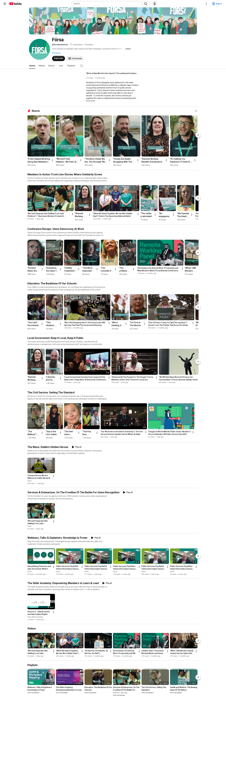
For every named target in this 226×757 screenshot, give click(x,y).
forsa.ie (57, 53)
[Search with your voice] (154, 3)
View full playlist (33, 693)
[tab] (32, 66)
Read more (90, 101)
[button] (90, 100)
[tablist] (113, 66)
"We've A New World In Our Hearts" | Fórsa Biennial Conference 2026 (112, 73)
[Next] (198, 135)
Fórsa (29, 481)
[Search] (146, 3)
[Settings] (206, 3)
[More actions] (196, 110)
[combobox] (107, 3)
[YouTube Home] (15, 3)
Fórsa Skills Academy (35, 617)
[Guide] (4, 3)
